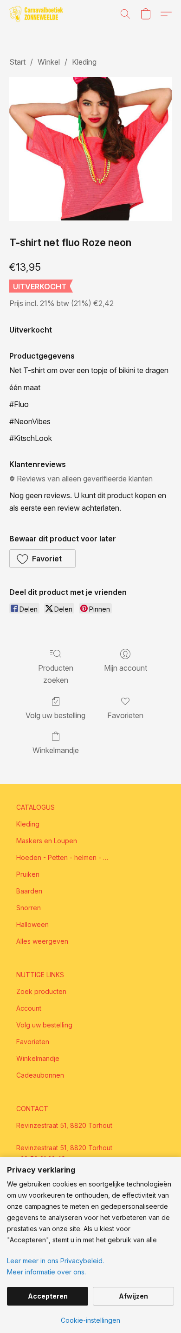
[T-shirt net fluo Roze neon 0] (90, 148)
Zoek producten (41, 991)
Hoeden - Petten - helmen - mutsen (62, 857)
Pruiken (27, 874)
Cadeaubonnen (40, 1075)
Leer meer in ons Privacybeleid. (55, 1261)
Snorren (28, 908)
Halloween (32, 924)
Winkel (49, 62)
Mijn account (125, 668)
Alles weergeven (42, 941)
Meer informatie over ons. (46, 1272)
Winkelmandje (55, 750)
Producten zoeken (55, 674)
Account (28, 1008)
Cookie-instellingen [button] (90, 1320)
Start (17, 62)
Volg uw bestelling (55, 715)
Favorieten (125, 715)
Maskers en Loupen (46, 841)
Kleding (84, 62)
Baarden (29, 891)
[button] (37, 14)
